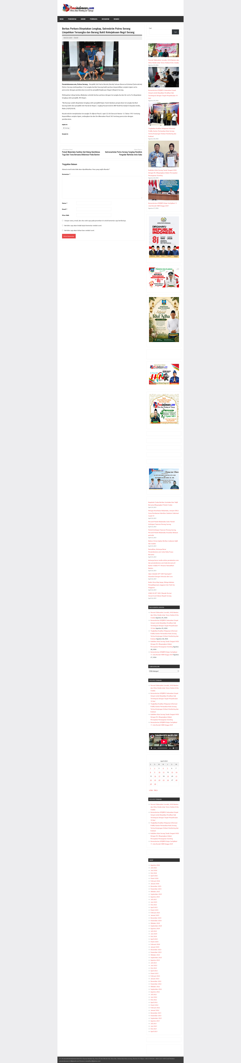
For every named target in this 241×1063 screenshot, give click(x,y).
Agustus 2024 (155, 928)
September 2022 (156, 989)
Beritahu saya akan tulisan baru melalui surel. (79, 230)
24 (159, 780)
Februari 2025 (155, 912)
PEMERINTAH (72, 19)
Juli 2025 (154, 899)
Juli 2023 (154, 963)
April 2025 (154, 907)
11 (163, 772)
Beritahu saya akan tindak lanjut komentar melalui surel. (83, 225)
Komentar (66, 174)
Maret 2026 (154, 878)
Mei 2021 (154, 1029)
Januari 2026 (155, 883)
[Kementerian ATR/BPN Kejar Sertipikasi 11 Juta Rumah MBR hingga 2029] (163, 190)
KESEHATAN (105, 19)
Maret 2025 (154, 910)
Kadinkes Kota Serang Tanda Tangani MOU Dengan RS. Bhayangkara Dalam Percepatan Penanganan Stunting (162, 172)
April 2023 (154, 971)
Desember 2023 (156, 949)
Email (64, 209)
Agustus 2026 (155, 865)
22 (151, 780)
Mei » (156, 790)
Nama (64, 203)
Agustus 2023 (155, 960)
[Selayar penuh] (176, 748)
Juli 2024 (154, 931)
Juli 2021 (154, 1023)
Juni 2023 (154, 965)
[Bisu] (173, 748)
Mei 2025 (154, 905)
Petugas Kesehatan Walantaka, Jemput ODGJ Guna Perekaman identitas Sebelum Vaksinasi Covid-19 (163, 513)
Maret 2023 (154, 973)
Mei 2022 (154, 1000)
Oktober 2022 (155, 986)
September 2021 (156, 1018)
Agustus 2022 (155, 992)
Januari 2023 (155, 978)
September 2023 (156, 957)
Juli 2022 (154, 994)
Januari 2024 (155, 947)
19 (168, 776)
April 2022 (154, 1002)
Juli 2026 (154, 868)
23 (155, 780)
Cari (150, 28)
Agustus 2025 (155, 897)
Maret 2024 (154, 942)
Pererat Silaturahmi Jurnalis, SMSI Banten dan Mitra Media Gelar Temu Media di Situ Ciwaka (165, 615)
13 (172, 772)
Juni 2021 (154, 1026)
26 (168, 780)
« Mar (151, 790)
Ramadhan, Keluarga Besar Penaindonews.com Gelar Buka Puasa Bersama (160, 551)
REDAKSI (116, 19)
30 (155, 784)
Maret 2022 (154, 1005)
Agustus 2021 (155, 1021)
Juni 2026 (154, 870)
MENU (61, 19)
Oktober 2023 (155, 955)
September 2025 (156, 894)
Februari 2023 (155, 976)
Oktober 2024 (155, 923)
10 (159, 772)
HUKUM (83, 19)
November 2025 (156, 889)
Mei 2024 (154, 936)
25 (163, 780)
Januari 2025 (155, 915)
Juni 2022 (154, 997)
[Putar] (151, 748)
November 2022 (156, 984)
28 (176, 780)
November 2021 (156, 1015)
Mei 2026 (154, 873)
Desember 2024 (156, 918)
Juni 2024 (154, 934)
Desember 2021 (156, 1013)
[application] (164, 741)
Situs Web (65, 215)
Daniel (76, 37)
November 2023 (156, 952)
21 (176, 776)
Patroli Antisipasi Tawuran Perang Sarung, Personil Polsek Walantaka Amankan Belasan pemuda (163, 532)
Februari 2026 (155, 881)
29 (151, 784)
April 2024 (154, 939)
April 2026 (154, 876)
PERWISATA (93, 19)
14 (176, 772)
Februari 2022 (155, 1008)
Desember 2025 (156, 886)
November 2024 (156, 920)
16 (155, 776)
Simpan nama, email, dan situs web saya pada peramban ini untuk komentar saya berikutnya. (95, 220)
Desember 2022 (156, 981)
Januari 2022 (155, 1010)
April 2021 (154, 1031)
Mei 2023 (154, 968)
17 (159, 776)
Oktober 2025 (155, 891)
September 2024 (156, 926)
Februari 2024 (155, 944)
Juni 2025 (154, 902)
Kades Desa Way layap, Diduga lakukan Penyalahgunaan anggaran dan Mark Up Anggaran (161, 584)
